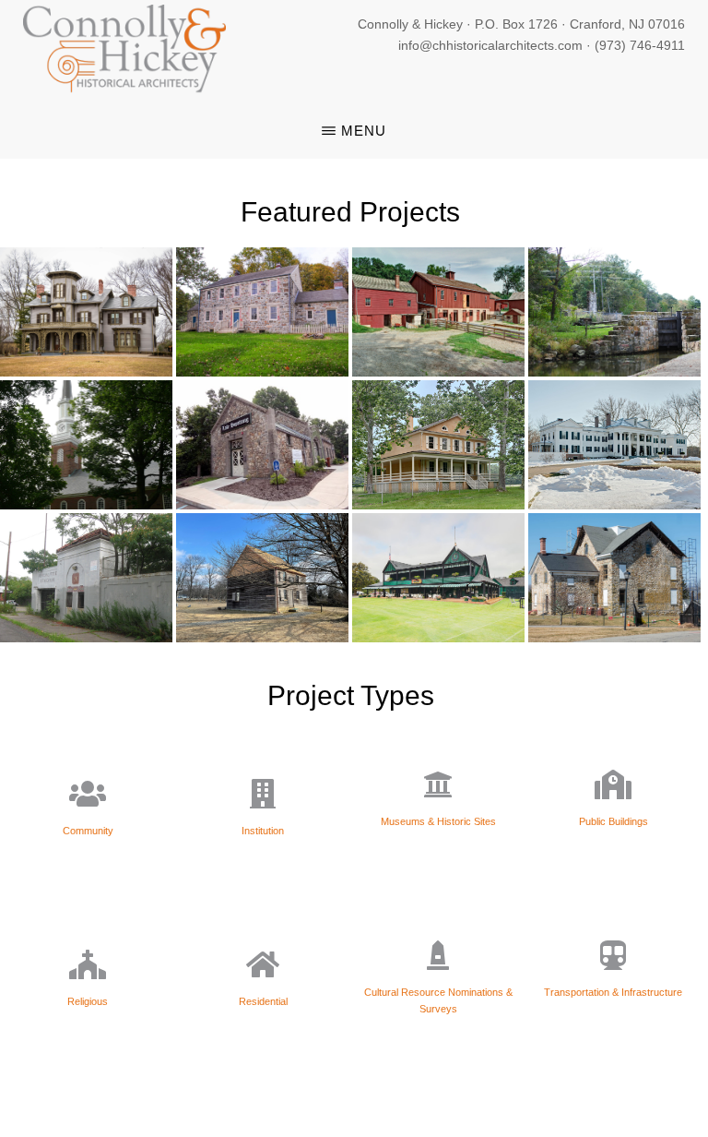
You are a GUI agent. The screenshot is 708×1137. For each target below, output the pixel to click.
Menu (363, 130)
